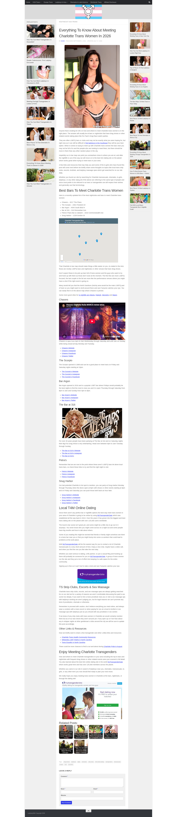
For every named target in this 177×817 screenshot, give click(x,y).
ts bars (61, 764)
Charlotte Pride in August (113, 646)
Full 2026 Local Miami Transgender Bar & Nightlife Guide (138, 207)
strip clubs (91, 762)
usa (66, 764)
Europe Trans (48, 2)
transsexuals (117, 762)
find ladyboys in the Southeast (96, 143)
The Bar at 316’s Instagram (72, 453)
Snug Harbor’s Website (70, 495)
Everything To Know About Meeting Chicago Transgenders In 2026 (140, 154)
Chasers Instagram (69, 351)
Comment (64, 776)
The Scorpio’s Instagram (71, 374)
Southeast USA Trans (68, 22)
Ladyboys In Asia (60, 2)
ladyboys (73, 762)
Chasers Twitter (67, 356)
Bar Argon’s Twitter (69, 400)
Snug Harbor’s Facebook (71, 500)
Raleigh (98, 295)
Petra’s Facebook (68, 477)
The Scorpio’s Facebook (71, 377)
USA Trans (36, 2)
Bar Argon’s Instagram (70, 398)
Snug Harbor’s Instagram (71, 497)
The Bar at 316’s (68, 456)
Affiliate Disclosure (110, 2)
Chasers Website (68, 348)
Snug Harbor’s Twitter (70, 503)
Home (28, 2)
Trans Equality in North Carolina (73, 642)
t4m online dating (99, 762)
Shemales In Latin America (79, 2)
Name (63, 789)
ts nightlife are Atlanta (87, 295)
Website (63, 795)
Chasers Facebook (69, 353)
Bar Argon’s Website (69, 395)
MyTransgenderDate (104, 515)
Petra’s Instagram (68, 474)
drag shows (67, 762)
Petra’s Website (67, 471)
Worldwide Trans (95, 2)
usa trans (70, 764)
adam (63, 41)
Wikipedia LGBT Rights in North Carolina (77, 640)
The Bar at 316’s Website (71, 451)
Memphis (105, 295)
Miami (115, 295)
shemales (84, 762)
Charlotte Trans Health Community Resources (79, 637)
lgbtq (79, 762)
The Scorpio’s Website (70, 371)
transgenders (109, 762)
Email (95, 789)
